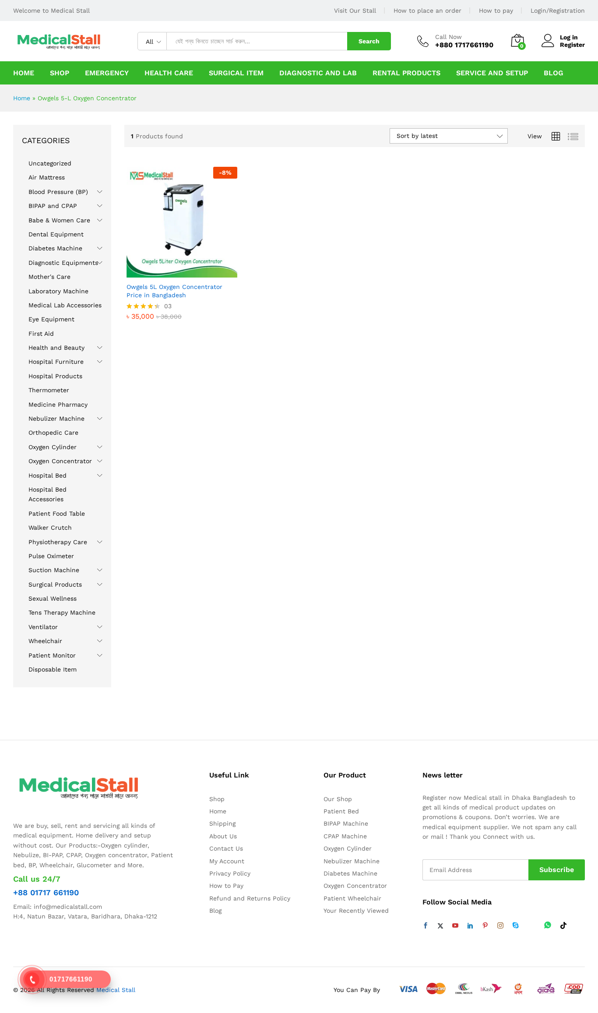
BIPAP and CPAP (52, 205)
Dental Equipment (56, 234)
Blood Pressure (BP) (58, 191)
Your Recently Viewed (356, 910)
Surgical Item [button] (236, 73)
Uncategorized (49, 163)
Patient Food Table (56, 513)
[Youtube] (455, 926)
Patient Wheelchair (352, 898)
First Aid (41, 333)
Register (572, 44)
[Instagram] (500, 926)
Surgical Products (55, 584)
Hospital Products (55, 376)
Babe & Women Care (59, 220)
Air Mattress (46, 177)
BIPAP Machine (346, 823)
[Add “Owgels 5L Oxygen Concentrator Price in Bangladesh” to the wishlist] (179, 267)
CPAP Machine (345, 836)
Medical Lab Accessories (65, 305)
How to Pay (226, 885)
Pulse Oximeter (51, 555)
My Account (226, 861)
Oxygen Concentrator (60, 460)
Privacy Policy (229, 873)
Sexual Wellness (52, 598)
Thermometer (48, 390)
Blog (553, 73)
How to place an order (427, 10)
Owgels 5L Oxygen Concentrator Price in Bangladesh (174, 290)
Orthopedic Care (53, 432)
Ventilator (43, 626)
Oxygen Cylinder (52, 446)
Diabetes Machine (55, 248)
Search (369, 41)
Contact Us (226, 848)
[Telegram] (531, 925)
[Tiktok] (563, 926)
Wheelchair (45, 640)
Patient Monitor (52, 655)
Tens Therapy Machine (61, 612)
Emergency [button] (107, 73)
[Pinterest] (485, 926)
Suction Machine (53, 569)
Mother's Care (49, 276)
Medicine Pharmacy (58, 404)
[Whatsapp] (548, 925)
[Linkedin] (470, 926)
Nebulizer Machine (56, 418)
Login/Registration (558, 10)
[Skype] (515, 926)
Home (23, 73)
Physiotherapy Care (57, 541)
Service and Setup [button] (492, 73)
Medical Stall (114, 989)
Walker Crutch (50, 527)
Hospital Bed (47, 475)
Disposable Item (52, 669)
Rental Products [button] (406, 73)
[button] (199, 267)
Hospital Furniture (56, 361)
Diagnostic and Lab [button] (318, 73)
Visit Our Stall (355, 10)
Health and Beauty (56, 347)
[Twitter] (440, 926)
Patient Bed (341, 811)
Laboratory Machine (58, 291)
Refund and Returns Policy (249, 898)
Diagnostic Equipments (63, 262)
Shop (59, 73)
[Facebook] (425, 926)
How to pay (496, 10)
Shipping (222, 823)
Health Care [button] (168, 73)
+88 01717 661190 (46, 892)
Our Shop (338, 798)
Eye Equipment (51, 319)
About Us (223, 836)
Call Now (448, 36)
